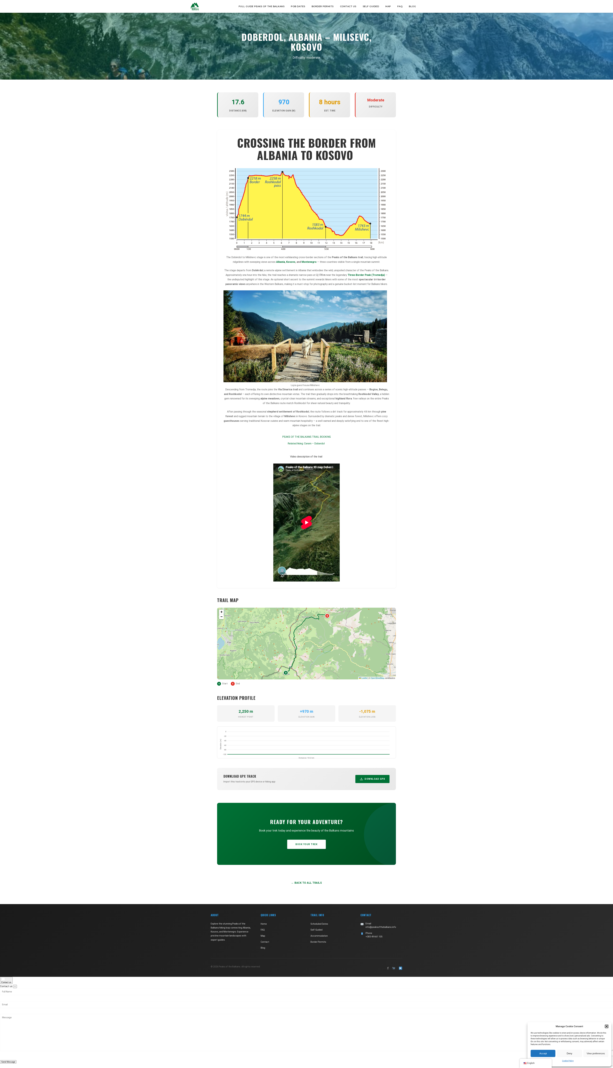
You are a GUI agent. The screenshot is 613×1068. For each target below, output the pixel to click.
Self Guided (371, 6)
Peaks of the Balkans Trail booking (306, 436)
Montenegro (309, 261)
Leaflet (364, 678)
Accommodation (319, 936)
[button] (606, 1026)
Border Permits (323, 6)
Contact (265, 942)
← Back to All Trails (306, 882)
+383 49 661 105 (374, 936)
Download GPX (375, 779)
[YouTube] (400, 968)
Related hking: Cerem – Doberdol (306, 443)
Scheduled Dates (319, 924)
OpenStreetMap (377, 678)
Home (264, 924)
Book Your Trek (306, 844)
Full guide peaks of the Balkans (262, 6)
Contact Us (348, 6)
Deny (569, 1053)
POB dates (298, 6)
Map (388, 6)
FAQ (400, 6)
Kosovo (290, 261)
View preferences (596, 1053)
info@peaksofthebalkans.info (381, 927)
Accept (543, 1053)
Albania (280, 261)
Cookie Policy (568, 1061)
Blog (412, 6)
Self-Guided (316, 929)
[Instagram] (393, 968)
